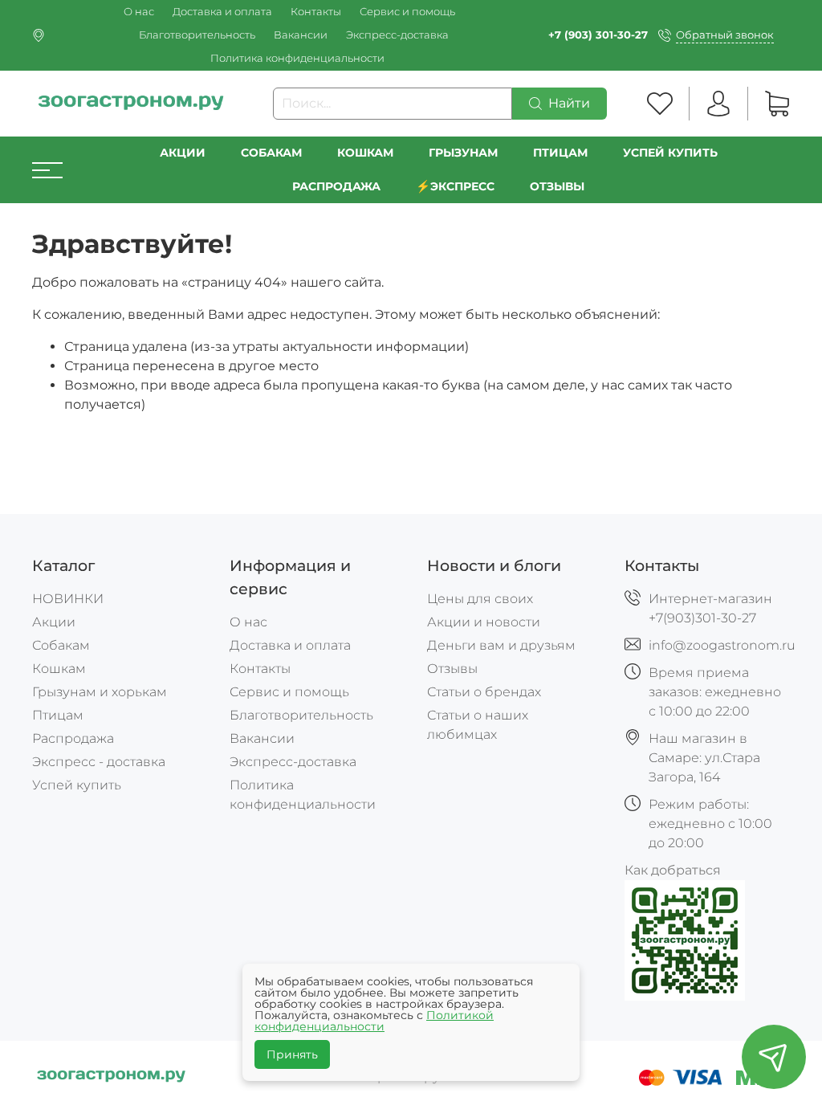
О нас (139, 12)
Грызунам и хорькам (99, 691)
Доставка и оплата (222, 12)
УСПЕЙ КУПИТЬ (670, 152)
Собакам (271, 152)
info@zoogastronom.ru (722, 645)
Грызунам (463, 152)
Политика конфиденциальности (297, 58)
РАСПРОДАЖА (336, 186)
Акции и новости (483, 622)
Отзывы (557, 186)
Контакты (316, 12)
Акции (183, 152)
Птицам (560, 152)
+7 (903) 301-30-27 (598, 35)
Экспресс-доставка (397, 35)
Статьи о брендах (484, 691)
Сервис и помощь (407, 12)
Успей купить (76, 785)
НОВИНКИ (68, 598)
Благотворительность (197, 35)
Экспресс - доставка (98, 761)
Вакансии (301, 35)
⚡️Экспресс (455, 186)
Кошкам (365, 152)
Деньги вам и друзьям (501, 645)
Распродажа (73, 738)
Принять (292, 1054)
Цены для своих (480, 598)
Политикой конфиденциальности (374, 1021)
